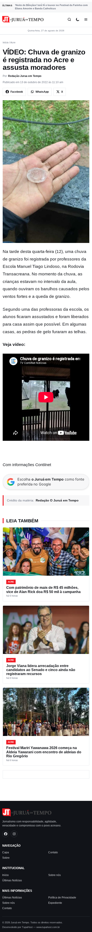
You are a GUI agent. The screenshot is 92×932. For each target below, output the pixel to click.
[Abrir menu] (86, 19)
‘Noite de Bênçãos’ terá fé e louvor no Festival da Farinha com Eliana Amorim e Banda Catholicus (51, 7)
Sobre (6, 857)
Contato (53, 852)
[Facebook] (5, 833)
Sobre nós (54, 874)
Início (5, 42)
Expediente (55, 902)
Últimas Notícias (12, 880)
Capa (5, 852)
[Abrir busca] (69, 19)
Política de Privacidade (62, 897)
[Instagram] (14, 833)
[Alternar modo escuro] (78, 19)
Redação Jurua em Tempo (24, 76)
